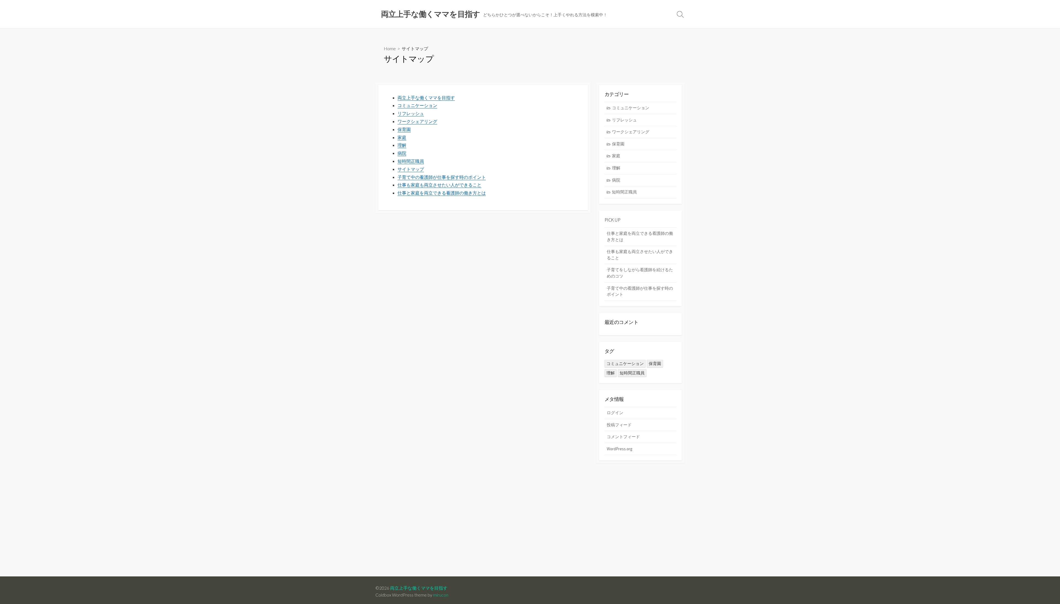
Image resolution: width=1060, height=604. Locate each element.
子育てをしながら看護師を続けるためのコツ (640, 273)
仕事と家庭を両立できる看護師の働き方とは (442, 193)
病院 (402, 153)
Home (390, 48)
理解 (402, 145)
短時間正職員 (411, 161)
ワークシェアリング (417, 121)
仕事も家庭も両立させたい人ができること (439, 185)
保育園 (404, 129)
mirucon (440, 594)
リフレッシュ (411, 113)
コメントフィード (623, 436)
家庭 (402, 137)
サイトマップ (411, 169)
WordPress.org (619, 448)
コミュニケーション (417, 105)
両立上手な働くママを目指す (426, 97)
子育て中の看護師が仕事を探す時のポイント (442, 177)
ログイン (615, 412)
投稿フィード (619, 424)
